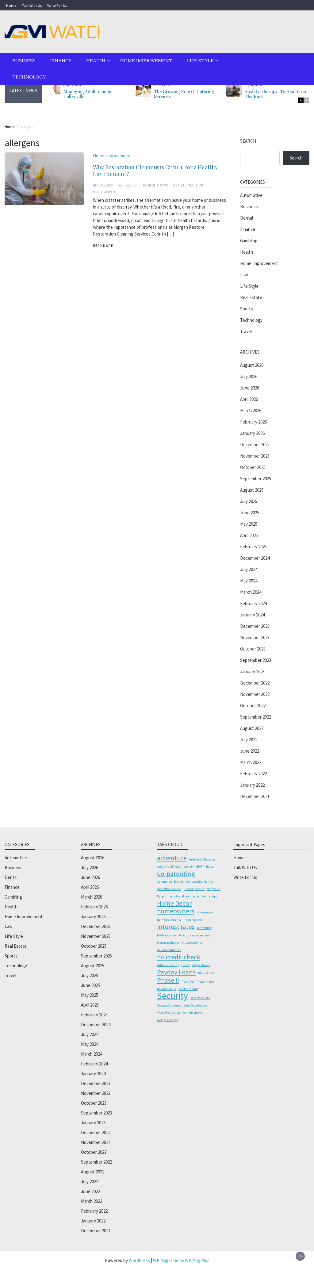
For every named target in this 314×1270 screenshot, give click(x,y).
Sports (246, 309)
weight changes (167, 1020)
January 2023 (252, 671)
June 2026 (249, 388)
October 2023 (253, 649)
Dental (246, 218)
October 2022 (253, 705)
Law (244, 275)
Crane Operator (194, 889)
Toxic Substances (195, 1005)
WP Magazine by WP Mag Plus (181, 1260)
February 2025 (253, 547)
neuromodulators (169, 950)
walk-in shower (193, 1013)
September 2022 (255, 717)
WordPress (139, 1260)
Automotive (251, 195)
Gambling (249, 241)
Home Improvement (146, 61)
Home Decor (174, 903)
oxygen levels (201, 965)
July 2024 (248, 569)
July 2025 (248, 501)
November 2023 (255, 637)
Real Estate (251, 297)
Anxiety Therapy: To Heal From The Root (276, 94)
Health (95, 61)
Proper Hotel (205, 982)
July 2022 (248, 739)
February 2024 (253, 603)
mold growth (104, 192)
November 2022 (255, 694)
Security (172, 995)
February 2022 (253, 774)
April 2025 (249, 535)
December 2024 (255, 558)
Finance (60, 61)
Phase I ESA (206, 973)
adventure (172, 857)
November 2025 (255, 456)
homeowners (175, 910)
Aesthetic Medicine (202, 859)
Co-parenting (176, 873)
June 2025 (249, 513)
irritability (204, 928)
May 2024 (248, 581)
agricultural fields (169, 867)
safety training (188, 989)
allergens (127, 185)
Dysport (162, 896)
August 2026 (251, 365)
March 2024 (250, 592)
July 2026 (248, 376)
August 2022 (251, 728)
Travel (246, 331)
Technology (29, 77)
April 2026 (249, 399)
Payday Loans (176, 972)
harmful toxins (155, 185)
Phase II (168, 980)
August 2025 (251, 490)
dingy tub (213, 889)
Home (11, 5)
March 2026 (250, 410)
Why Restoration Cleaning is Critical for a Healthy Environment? (155, 170)
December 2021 (255, 796)
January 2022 (252, 785)
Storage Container (169, 1005)
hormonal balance (169, 920)
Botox (210, 867)
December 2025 (255, 444)
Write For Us (57, 5)
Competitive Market (199, 882)
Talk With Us (32, 5)
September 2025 (255, 479)
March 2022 (250, 762)
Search (296, 158)
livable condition (188, 185)
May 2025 (248, 524)
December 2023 (255, 626)
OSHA (186, 965)
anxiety (189, 867)
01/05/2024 (105, 185)
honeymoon (205, 912)
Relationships (166, 989)
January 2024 (252, 615)
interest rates (176, 926)
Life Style (200, 61)
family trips (209, 896)
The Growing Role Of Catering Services (184, 94)
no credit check (178, 956)
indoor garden (193, 920)
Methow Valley (167, 935)
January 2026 (252, 433)
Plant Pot (188, 982)
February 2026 (253, 422)
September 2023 (255, 660)
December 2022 (255, 683)
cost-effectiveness (169, 889)
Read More (103, 246)
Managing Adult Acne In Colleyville (87, 94)
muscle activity (192, 943)
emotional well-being (184, 896)
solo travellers (200, 998)
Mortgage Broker (168, 943)
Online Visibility (168, 965)
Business (24, 61)
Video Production (168, 1013)
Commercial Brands (170, 882)
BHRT (200, 867)
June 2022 (249, 751)
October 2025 (253, 467)
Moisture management (194, 935)
